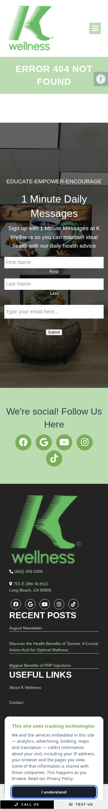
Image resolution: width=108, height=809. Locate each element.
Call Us (29, 804)
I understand (54, 792)
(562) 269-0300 (28, 571)
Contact (16, 702)
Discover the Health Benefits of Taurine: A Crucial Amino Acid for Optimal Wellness (53, 646)
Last (54, 293)
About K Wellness (25, 687)
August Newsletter (25, 628)
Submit (54, 332)
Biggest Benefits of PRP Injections (40, 665)
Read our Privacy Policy (50, 778)
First (54, 271)
